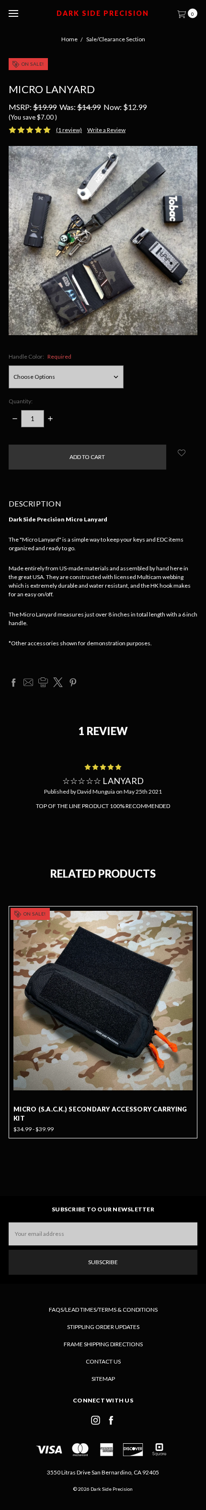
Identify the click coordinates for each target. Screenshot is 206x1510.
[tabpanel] (103, 1022)
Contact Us (103, 1361)
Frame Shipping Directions (103, 1344)
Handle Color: (40, 356)
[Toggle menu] (13, 13)
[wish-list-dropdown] (181, 452)
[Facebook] (13, 682)
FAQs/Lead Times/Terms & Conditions (103, 1309)
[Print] (43, 682)
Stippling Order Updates (103, 1326)
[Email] (28, 682)
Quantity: (21, 401)
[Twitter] (58, 682)
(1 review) (69, 129)
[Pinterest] (73, 682)
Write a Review (106, 129)
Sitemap (103, 1378)
